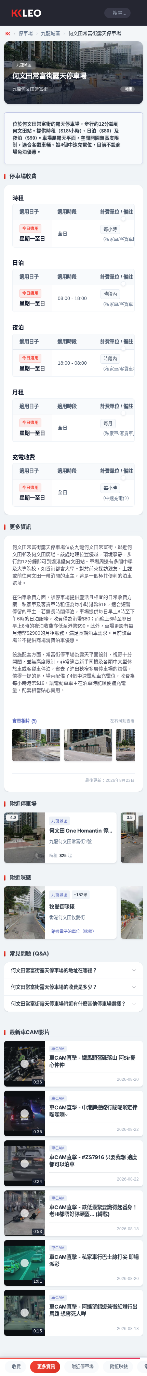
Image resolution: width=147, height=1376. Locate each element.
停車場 (25, 33)
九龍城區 (50, 33)
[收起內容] (139, 176)
